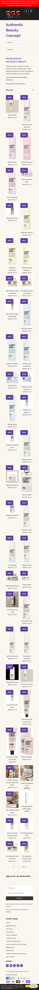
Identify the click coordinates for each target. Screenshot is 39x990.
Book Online (9, 929)
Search (8, 922)
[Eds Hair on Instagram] (18, 965)
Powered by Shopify (11, 974)
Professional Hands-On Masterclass (16, 953)
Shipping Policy (10, 947)
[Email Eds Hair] (21, 965)
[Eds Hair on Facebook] (7, 965)
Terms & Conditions (11, 935)
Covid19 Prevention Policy (13, 941)
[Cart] (31, 11)
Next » (24, 866)
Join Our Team (10, 956)
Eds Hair (12, 971)
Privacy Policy (10, 932)
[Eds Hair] (13, 14)
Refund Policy (10, 950)
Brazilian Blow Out (11, 926)
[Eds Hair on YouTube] (10, 965)
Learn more (15, 988)
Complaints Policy (11, 938)
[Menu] (26, 11)
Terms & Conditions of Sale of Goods (16, 944)
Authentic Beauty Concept (14, 30)
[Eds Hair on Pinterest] (14, 965)
